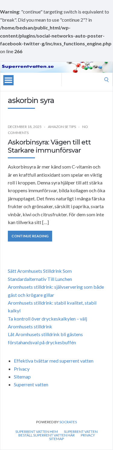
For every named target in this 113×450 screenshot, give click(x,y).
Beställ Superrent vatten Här (46, 435)
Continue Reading (30, 236)
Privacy (22, 369)
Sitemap (22, 376)
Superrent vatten (31, 384)
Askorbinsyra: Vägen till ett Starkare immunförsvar (49, 146)
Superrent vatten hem (36, 431)
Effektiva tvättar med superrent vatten (53, 360)
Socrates (68, 422)
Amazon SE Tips (62, 126)
